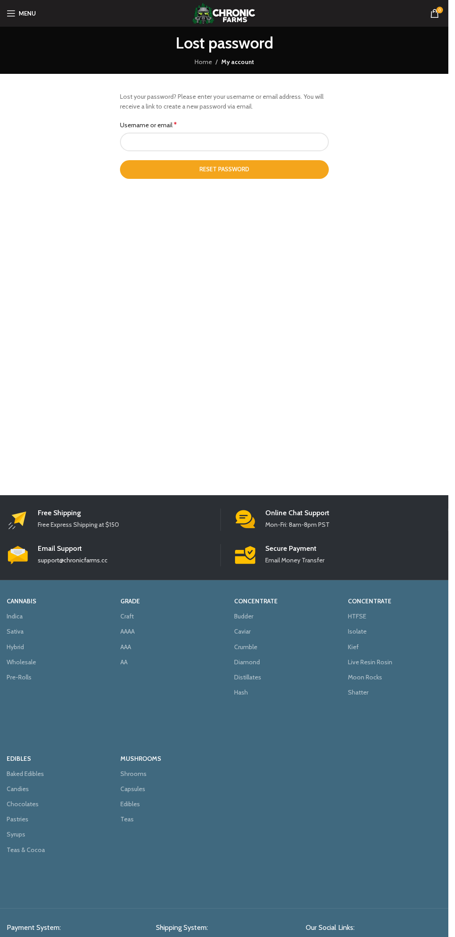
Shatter (358, 692)
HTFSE (357, 616)
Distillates (247, 677)
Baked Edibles (25, 774)
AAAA (127, 631)
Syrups (16, 834)
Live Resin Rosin (370, 662)
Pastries (17, 819)
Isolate (357, 631)
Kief (353, 647)
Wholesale (21, 662)
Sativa (15, 631)
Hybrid (15, 647)
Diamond (247, 662)
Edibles (130, 804)
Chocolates (23, 804)
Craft (127, 616)
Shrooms (133, 774)
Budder (243, 616)
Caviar (242, 631)
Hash (241, 692)
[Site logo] (224, 12)
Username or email (148, 125)
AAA (125, 647)
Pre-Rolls (19, 677)
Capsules (132, 789)
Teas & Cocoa (26, 850)
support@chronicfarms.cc (73, 560)
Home (203, 62)
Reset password (224, 169)
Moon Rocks (365, 677)
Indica (15, 616)
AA (124, 662)
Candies (18, 789)
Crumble (245, 647)
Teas (127, 819)
